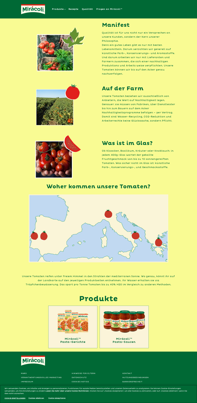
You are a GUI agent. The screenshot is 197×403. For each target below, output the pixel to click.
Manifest (116, 25)
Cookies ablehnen (36, 398)
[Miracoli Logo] (33, 360)
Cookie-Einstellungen (15, 398)
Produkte (98, 299)
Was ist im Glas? (127, 143)
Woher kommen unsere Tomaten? (98, 186)
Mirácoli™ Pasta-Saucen (124, 340)
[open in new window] (73, 321)
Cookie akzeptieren (57, 398)
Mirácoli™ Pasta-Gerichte (72, 340)
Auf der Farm (123, 88)
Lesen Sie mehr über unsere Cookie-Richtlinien (67, 391)
